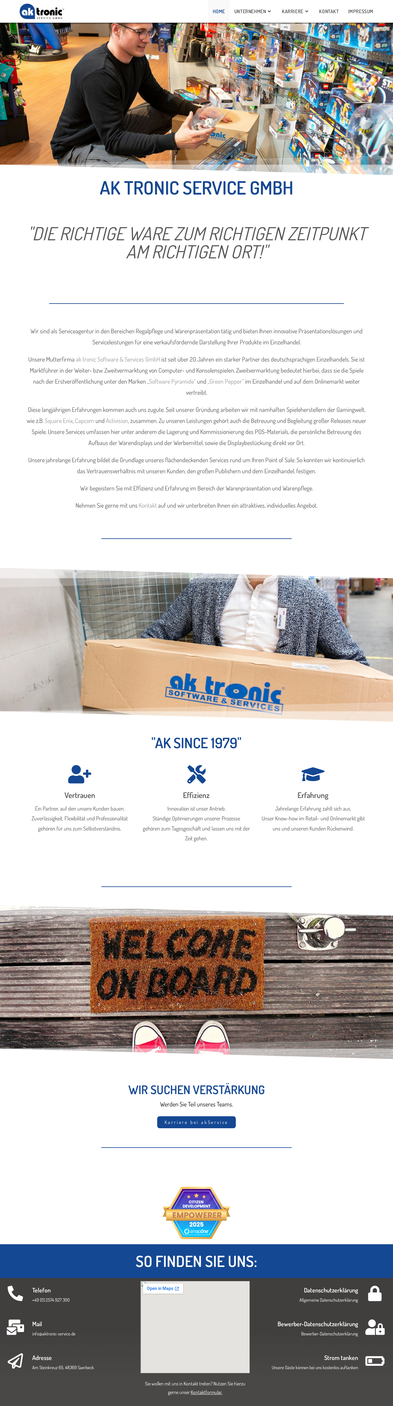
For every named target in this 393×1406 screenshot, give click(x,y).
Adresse (42, 1357)
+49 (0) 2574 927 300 (51, 1300)
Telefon (41, 1290)
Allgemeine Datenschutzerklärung (328, 1300)
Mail (37, 1324)
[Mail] (15, 1327)
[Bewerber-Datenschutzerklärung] (375, 1327)
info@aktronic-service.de (54, 1334)
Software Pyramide (171, 381)
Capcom (84, 420)
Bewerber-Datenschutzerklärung (318, 1324)
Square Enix (59, 420)
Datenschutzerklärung (331, 1290)
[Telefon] (15, 1293)
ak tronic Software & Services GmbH (118, 359)
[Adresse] (15, 1361)
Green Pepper (225, 381)
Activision (117, 420)
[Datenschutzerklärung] (375, 1293)
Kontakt (148, 505)
